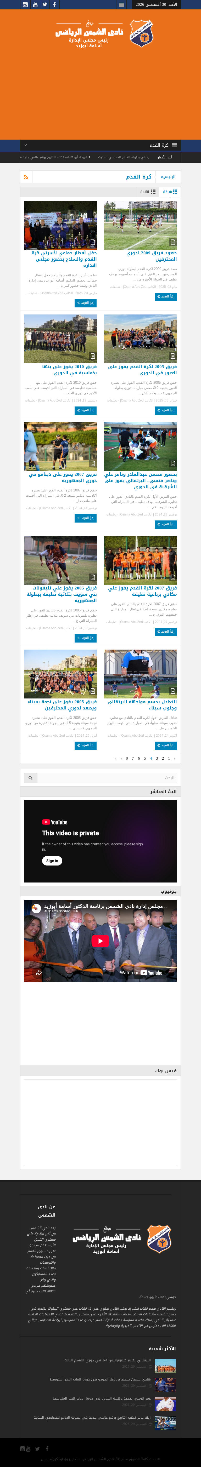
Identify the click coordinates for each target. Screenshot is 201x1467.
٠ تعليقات (116, 287)
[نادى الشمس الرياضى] (100, 33)
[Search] (30, 778)
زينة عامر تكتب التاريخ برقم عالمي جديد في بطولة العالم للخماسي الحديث (92, 1417)
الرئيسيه (168, 176)
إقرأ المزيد (167, 296)
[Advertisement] (100, 93)
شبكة (167, 191)
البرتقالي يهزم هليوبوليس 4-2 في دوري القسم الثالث (107, 1360)
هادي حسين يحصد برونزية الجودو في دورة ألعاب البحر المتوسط (100, 1379)
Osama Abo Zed (135, 287)
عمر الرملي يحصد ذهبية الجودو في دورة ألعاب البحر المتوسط (102, 1398)
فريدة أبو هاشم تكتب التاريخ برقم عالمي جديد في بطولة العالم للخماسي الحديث (61, 157)
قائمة (144, 191)
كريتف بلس (49, 1459)
